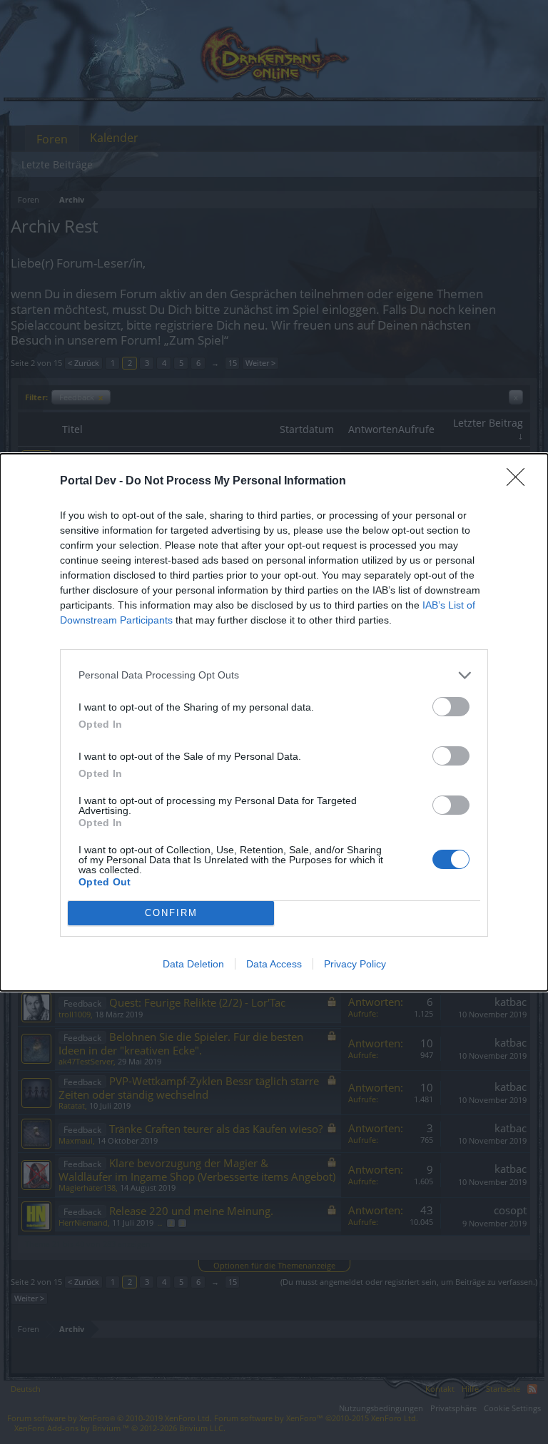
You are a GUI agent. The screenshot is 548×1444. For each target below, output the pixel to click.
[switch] (451, 706)
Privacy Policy (355, 964)
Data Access (274, 964)
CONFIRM (171, 912)
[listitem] (274, 675)
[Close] (520, 481)
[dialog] (274, 722)
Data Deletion (193, 964)
